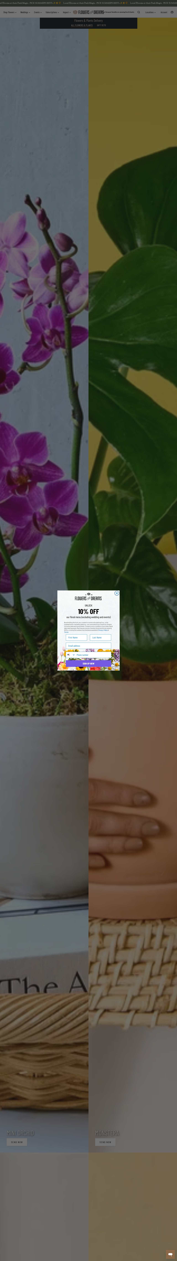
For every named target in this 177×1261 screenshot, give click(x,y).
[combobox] (70, 655)
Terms (66, 632)
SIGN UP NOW (88, 663)
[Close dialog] (117, 593)
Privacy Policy (103, 630)
